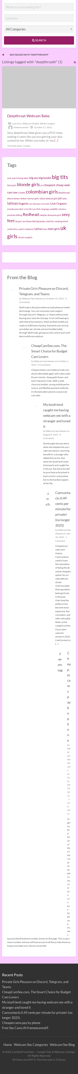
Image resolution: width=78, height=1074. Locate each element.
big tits (60, 176)
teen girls (54, 228)
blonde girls (28, 184)
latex (64, 198)
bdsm (26, 178)
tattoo (38, 228)
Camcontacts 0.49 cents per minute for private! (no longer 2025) (63, 509)
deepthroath (64, 192)
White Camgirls (47, 123)
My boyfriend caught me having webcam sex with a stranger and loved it (56, 415)
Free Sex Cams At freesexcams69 (25, 1028)
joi (60, 198)
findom (23, 198)
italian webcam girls (49, 198)
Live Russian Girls (15, 209)
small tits (50, 221)
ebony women (13, 198)
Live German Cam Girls (39, 204)
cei (41, 185)
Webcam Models (30, 123)
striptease (29, 229)
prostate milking (14, 215)
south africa (12, 229)
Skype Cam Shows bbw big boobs (30, 221)
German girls (33, 198)
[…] (56, 140)
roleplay (43, 215)
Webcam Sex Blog (62, 1045)
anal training (17, 178)
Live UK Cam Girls (32, 209)
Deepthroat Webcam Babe (28, 116)
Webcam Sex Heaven (32, 298)
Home (7, 1045)
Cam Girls (16, 123)
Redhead (31, 214)
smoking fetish (61, 221)
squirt (21, 229)
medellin (54, 209)
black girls (11, 185)
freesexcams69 (21, 127)
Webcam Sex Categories (31, 1045)
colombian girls (42, 192)
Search (40, 40)
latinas (12, 203)
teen (45, 229)
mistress (62, 209)
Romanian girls (54, 215)
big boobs (45, 178)
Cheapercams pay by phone (69, 696)
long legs (45, 209)
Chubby (21, 192)
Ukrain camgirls (25, 237)
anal (9, 178)
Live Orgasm (58, 203)
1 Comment (68, 806)
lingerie (23, 203)
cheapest (49, 185)
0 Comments (44, 364)
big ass (33, 178)
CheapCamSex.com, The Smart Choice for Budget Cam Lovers (49, 351)
